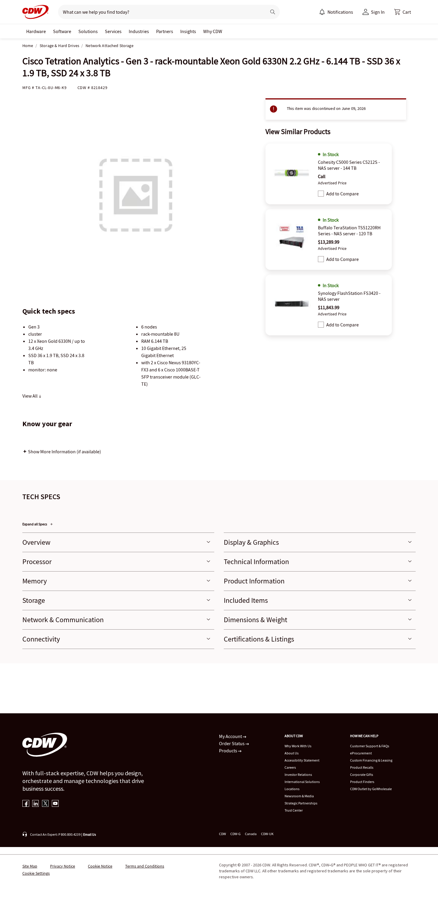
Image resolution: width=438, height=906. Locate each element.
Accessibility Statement (302, 760)
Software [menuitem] (62, 31)
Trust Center (294, 810)
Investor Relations (298, 774)
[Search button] (272, 12)
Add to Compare (342, 194)
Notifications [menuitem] (340, 12)
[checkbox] (321, 194)
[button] (402, 12)
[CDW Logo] (35, 12)
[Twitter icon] (45, 804)
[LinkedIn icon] (35, 804)
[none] (36, 31)
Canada (251, 834)
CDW (222, 834)
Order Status (232, 743)
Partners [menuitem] (164, 31)
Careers (290, 767)
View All (30, 396)
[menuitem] (322, 12)
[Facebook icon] (25, 804)
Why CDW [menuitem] (212, 31)
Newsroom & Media (299, 796)
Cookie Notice (100, 866)
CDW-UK (267, 834)
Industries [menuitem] (139, 31)
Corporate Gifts (361, 774)
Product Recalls (361, 767)
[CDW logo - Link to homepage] (35, 12)
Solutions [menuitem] (88, 31)
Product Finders (362, 781)
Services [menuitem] (113, 31)
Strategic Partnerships (301, 803)
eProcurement (361, 753)
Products (228, 751)
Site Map (29, 866)
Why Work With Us (298, 746)
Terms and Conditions (144, 866)
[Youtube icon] (55, 804)
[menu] (336, 12)
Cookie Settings (36, 873)
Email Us (89, 834)
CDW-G (235, 834)
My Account (231, 736)
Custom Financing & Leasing (371, 760)
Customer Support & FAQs (369, 746)
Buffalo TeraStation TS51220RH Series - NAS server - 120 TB (349, 230)
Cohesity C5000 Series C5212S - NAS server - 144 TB (349, 165)
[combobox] (160, 12)
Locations (292, 789)
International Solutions (302, 781)
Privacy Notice (62, 866)
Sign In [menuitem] (378, 12)
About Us (292, 753)
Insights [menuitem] (188, 31)
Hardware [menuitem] (36, 31)
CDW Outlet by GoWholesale (371, 789)
